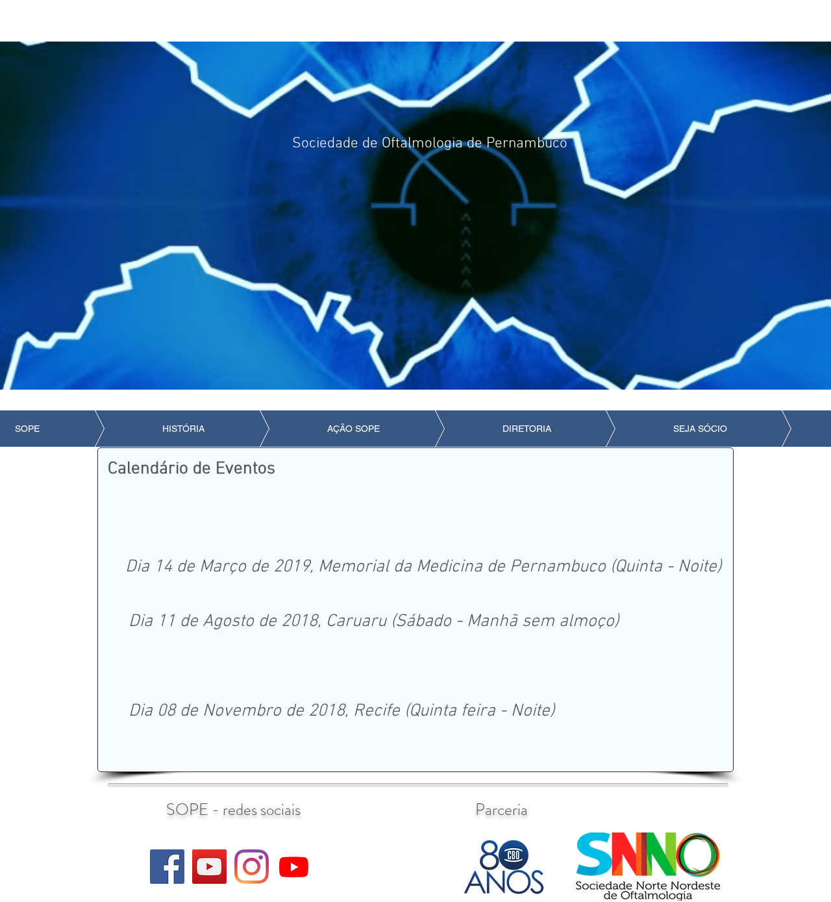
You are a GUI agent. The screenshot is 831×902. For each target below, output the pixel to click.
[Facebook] (167, 866)
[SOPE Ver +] (294, 866)
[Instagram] (251, 866)
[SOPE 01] (209, 866)
